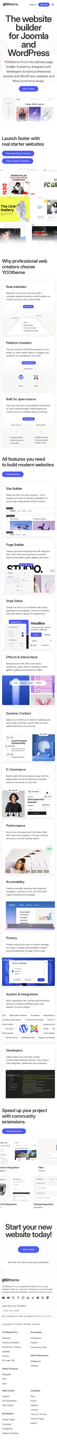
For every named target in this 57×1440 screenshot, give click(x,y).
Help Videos (8, 1405)
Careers (34, 1405)
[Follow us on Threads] (42, 1297)
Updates (6, 1351)
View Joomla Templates (17, 161)
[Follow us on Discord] (8, 1297)
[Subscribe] (52, 1310)
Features (6, 1338)
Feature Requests (10, 1433)
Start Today (28, 88)
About (33, 1400)
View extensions (14, 1131)
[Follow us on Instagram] (23, 1297)
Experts (34, 1342)
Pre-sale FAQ (8, 1360)
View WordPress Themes (18, 153)
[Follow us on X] (13, 1297)
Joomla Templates (10, 1342)
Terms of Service (38, 1414)
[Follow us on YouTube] (3, 1297)
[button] (53, 4)
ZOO (4, 1379)
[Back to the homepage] (10, 4)
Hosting (34, 1365)
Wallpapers (35, 1361)
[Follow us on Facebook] (18, 1297)
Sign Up (43, 4)
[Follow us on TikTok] (32, 1297)
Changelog (7, 1428)
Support (6, 1396)
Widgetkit (6, 1374)
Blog (32, 1396)
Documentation (9, 1400)
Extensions (35, 1338)
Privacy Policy (45, 1316)
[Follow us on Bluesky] (37, 1297)
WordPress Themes (11, 1347)
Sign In (33, 4)
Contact (34, 1409)
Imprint (33, 1423)
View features (12, 474)
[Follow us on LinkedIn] (28, 1297)
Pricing (5, 1356)
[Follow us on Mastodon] (47, 1297)
